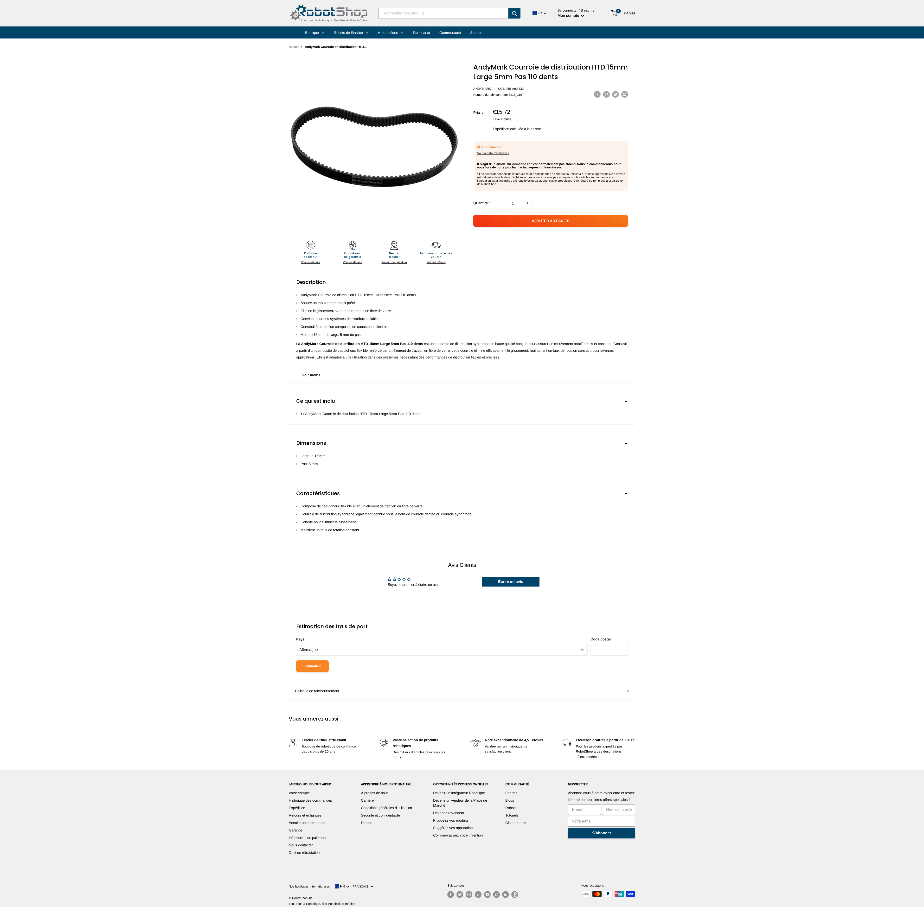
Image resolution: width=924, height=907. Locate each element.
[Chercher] (514, 13)
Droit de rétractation (304, 852)
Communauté (450, 33)
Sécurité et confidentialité (380, 815)
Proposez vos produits (450, 820)
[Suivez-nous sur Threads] (514, 894)
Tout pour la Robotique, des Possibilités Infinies (322, 904)
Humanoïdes (388, 33)
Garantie (295, 830)
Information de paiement (308, 838)
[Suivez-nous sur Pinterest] (478, 894)
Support (476, 33)
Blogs (509, 800)
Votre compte (299, 793)
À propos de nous (375, 793)
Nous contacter (301, 845)
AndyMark (482, 88)
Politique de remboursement (317, 691)
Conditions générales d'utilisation (386, 808)
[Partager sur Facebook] (597, 94)
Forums (511, 793)
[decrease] (498, 203)
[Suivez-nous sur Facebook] (450, 894)
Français (361, 886)
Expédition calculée (508, 129)
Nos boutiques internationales (309, 886)
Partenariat (421, 33)
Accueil (294, 47)
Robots (511, 808)
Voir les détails (310, 262)
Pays (300, 639)
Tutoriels (512, 815)
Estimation (312, 666)
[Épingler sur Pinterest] (606, 94)
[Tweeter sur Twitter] (615, 94)
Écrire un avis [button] (510, 582)
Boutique (312, 33)
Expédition (297, 808)
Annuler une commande (307, 823)
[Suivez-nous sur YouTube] (487, 894)
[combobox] (443, 13)
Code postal (600, 639)
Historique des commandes (310, 800)
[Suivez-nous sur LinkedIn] (505, 894)
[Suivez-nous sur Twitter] (459, 894)
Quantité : (481, 203)
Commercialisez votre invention (458, 835)
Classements (515, 823)
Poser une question (394, 262)
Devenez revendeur (448, 813)
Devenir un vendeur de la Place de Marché (460, 802)
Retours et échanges (305, 815)
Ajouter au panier (551, 221)
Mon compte (569, 15)
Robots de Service (349, 33)
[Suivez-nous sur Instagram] (469, 894)
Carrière (367, 800)
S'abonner (601, 833)
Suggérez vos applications (454, 828)
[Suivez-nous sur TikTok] (496, 894)
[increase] (527, 203)
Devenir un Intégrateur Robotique (459, 793)
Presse (366, 823)
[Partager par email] (624, 94)
